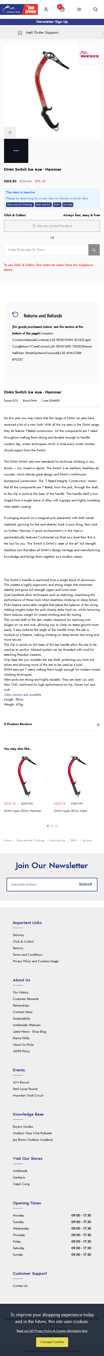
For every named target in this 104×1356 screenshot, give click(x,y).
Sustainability (21, 1018)
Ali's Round (21, 1082)
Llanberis (19, 1177)
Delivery (18, 935)
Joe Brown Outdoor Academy (33, 1140)
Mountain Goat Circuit (28, 1095)
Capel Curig (21, 1184)
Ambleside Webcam (27, 1025)
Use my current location (54, 226)
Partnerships (21, 1005)
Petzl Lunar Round (25, 1089)
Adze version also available (22, 694)
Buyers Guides (23, 1126)
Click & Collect (23, 941)
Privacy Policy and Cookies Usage (36, 961)
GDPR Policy (21, 1051)
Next (95, 793)
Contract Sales (22, 1012)
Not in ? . (36, 258)
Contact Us (20, 1286)
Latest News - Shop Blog (29, 1031)
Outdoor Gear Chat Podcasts (32, 1133)
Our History (21, 992)
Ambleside (20, 1171)
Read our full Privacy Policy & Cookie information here (52, 1330)
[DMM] (89, 54)
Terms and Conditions (27, 954)
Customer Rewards (25, 999)
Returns (18, 948)
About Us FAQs (23, 1044)
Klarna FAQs (21, 1038)
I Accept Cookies (52, 1342)
